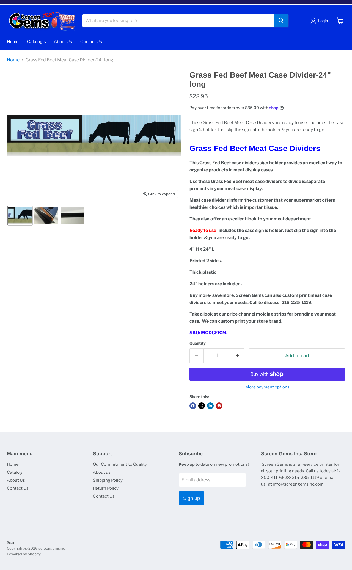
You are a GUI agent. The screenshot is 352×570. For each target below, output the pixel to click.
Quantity (197, 343)
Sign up (191, 498)
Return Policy (106, 488)
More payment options (267, 387)
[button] (20, 215)
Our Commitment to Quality (120, 464)
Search (13, 542)
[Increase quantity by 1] (237, 355)
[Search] (281, 20)
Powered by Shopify (24, 554)
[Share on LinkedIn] (210, 405)
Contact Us (91, 41)
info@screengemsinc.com (298, 484)
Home (13, 41)
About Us (63, 41)
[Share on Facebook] (192, 405)
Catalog (35, 41)
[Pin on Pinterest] (219, 405)
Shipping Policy (108, 480)
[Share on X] (201, 405)
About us (102, 472)
